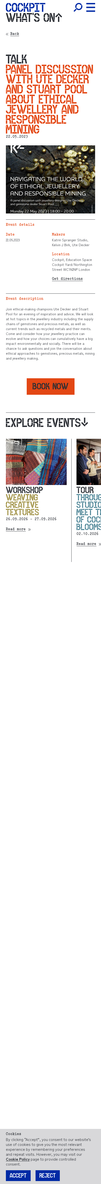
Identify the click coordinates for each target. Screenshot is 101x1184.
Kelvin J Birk (61, 244)
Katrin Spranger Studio (69, 239)
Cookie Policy (18, 1159)
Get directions (67, 279)
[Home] (25, 7)
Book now (51, 386)
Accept (18, 1176)
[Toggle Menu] (90, 7)
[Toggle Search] (78, 7)
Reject (47, 1176)
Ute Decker (80, 244)
